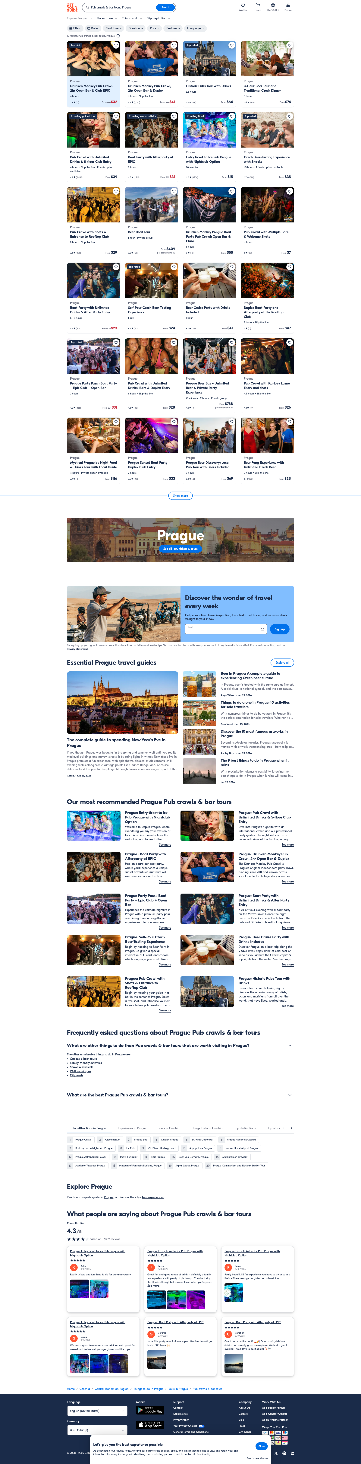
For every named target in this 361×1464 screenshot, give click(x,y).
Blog (241, 1419)
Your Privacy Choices (185, 1425)
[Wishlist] (243, 5)
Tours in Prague (178, 1389)
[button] (93, 74)
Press (242, 1425)
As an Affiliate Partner (275, 1419)
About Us (244, 1407)
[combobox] (119, 7)
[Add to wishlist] (116, 45)
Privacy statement (77, 649)
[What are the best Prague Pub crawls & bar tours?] (290, 1095)
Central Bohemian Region (112, 1389)
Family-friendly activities (86, 1063)
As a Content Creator (274, 1413)
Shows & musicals (81, 1067)
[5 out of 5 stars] (103, 1260)
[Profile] (288, 5)
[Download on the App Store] (150, 1425)
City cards (76, 1075)
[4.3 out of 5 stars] (78, 1239)
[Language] (273, 5)
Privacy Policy (181, 1419)
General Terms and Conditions (191, 1432)
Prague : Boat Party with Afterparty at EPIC (175, 1322)
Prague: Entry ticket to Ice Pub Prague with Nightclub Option (97, 1253)
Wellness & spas (80, 1071)
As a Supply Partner (273, 1407)
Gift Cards (245, 1432)
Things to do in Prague (148, 1389)
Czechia (85, 1389)
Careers (243, 1413)
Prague (108, 1197)
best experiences (153, 1197)
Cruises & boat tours (83, 1059)
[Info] (118, 36)
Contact (178, 1407)
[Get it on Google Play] (150, 1411)
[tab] (89, 1128)
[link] (93, 74)
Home (71, 1389)
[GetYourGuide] (72, 8)
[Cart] (258, 5)
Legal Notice (180, 1413)
